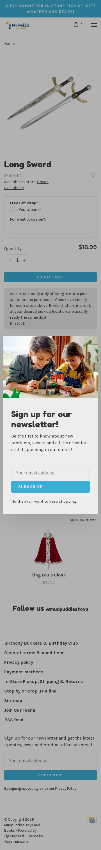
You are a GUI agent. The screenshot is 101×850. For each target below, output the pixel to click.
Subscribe (30, 486)
